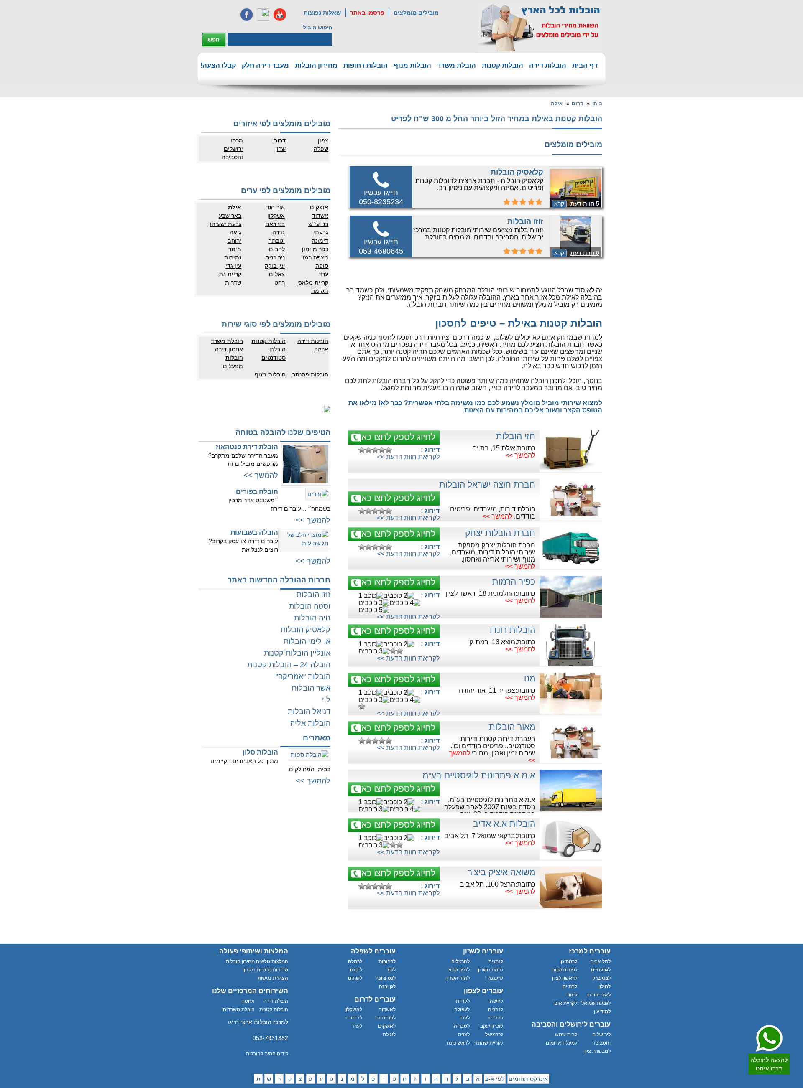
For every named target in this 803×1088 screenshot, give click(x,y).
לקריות (463, 1001)
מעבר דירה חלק (265, 65)
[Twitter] (263, 14)
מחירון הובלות (316, 65)
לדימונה (353, 1018)
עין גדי (233, 265)
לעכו (465, 1018)
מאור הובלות (512, 727)
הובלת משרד (456, 65)
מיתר (234, 249)
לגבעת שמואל (596, 1003)
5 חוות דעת (584, 203)
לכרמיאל (494, 1034)
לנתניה (495, 961)
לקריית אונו (565, 1003)
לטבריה (462, 1026)
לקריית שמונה (488, 1043)
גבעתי (320, 232)
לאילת (389, 1034)
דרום (577, 104)
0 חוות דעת (584, 252)
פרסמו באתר (367, 12)
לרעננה (495, 978)
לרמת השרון (490, 970)
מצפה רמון (314, 257)
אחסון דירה (229, 349)
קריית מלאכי (312, 282)
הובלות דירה (547, 65)
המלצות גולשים (272, 961)
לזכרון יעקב (491, 1026)
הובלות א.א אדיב (504, 824)
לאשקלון (353, 1009)
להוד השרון (458, 978)
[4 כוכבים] (381, 450)
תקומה (319, 290)
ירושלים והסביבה (232, 152)
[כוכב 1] (361, 450)
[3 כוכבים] (375, 450)
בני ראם (275, 224)
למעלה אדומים (561, 1043)
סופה (321, 265)
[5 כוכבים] (388, 450)
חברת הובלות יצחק (500, 533)
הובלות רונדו (512, 630)
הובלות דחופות (365, 65)
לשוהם (355, 978)
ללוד (391, 970)
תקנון (249, 970)
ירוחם (234, 240)
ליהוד (571, 995)
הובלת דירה (275, 1001)
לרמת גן (569, 961)
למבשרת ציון (597, 1051)
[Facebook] (246, 14)
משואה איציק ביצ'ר (501, 872)
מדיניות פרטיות (272, 970)
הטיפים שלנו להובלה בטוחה (282, 432)
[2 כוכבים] (368, 450)
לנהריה (495, 1009)
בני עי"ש (318, 224)
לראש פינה (458, 1043)
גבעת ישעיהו (225, 224)
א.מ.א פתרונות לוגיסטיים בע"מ (478, 775)
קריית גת (230, 274)
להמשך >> (520, 455)
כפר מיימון (315, 249)
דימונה (320, 240)
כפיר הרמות (513, 581)
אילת (557, 104)
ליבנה (356, 970)
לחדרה (495, 1018)
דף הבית (585, 65)
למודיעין (602, 1011)
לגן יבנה (387, 986)
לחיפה (496, 1001)
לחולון (604, 986)
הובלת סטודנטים (273, 353)
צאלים (277, 274)
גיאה (235, 232)
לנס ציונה (386, 978)
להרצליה (460, 961)
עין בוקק (275, 265)
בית (597, 104)
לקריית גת (385, 1018)
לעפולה (462, 1009)
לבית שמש (566, 1034)
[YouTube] (280, 14)
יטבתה (276, 240)
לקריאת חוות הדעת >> (408, 456)
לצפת (464, 1034)
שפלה (321, 148)
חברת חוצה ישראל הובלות (487, 484)
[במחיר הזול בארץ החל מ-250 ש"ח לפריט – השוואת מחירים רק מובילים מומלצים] (539, 27)
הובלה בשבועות (254, 532)
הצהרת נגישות (273, 978)
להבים (277, 249)
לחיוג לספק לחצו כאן (397, 437)
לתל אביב (601, 961)
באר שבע (230, 215)
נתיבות (232, 257)
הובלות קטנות (502, 65)
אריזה (321, 349)
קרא (559, 203)
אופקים (319, 207)
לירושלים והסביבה (601, 1039)
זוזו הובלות (525, 221)
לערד (356, 1026)
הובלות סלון (260, 752)
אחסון (248, 1001)
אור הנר (275, 207)
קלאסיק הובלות (517, 172)
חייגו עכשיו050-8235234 (381, 197)
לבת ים (570, 986)
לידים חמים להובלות (267, 1054)
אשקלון (276, 215)
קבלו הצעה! (218, 65)
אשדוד (320, 215)
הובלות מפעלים (233, 361)
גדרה (278, 232)
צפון (323, 140)
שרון (280, 148)
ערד (323, 274)
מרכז (237, 140)
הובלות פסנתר (310, 374)
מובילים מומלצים (416, 12)
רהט (279, 282)
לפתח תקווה (564, 970)
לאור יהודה (599, 995)
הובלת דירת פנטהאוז (247, 446)
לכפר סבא (459, 970)
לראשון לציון (564, 978)
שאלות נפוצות (322, 12)
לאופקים (387, 1026)
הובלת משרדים (239, 1009)
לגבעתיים (601, 970)
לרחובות (387, 961)
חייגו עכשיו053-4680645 (381, 246)
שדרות (233, 282)
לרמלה (355, 961)
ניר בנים (275, 257)
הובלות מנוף (412, 65)
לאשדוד (387, 1009)
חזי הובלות (515, 436)
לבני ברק (601, 978)
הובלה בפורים (257, 491)
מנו (529, 678)
